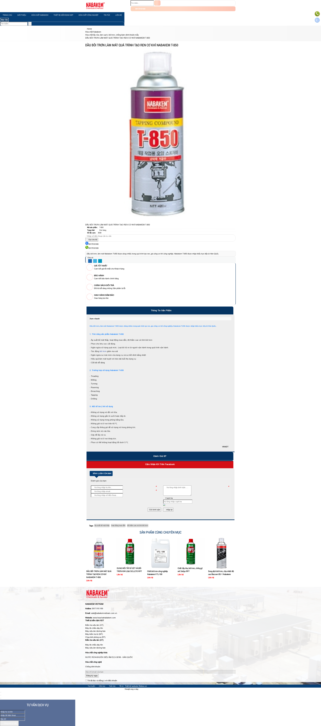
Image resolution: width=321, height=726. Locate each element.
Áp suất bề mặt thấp (102, 525)
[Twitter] (95, 261)
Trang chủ (7, 15)
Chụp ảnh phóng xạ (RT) (95, 637)
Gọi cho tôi (92, 240)
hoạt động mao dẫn (118, 525)
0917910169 (140, 9)
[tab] (160, 310)
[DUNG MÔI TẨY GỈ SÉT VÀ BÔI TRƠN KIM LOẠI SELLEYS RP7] (99, 552)
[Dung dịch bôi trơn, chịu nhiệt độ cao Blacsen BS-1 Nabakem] (191, 553)
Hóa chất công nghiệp (88, 15)
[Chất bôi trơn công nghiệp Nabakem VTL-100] (130, 553)
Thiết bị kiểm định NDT (63, 15)
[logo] (95, 11)
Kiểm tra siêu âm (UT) (94, 625)
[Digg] (100, 261)
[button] (101, 319)
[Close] (0, 695)
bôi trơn (103, 351)
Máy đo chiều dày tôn (94, 628)
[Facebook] (90, 261)
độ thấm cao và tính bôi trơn (137, 525)
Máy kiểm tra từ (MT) (94, 634)
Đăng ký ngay (92, 676)
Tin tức (107, 15)
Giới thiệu (21, 15)
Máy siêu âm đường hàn (95, 631)
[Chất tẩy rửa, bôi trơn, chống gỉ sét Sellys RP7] (160, 552)
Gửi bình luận (154, 510)
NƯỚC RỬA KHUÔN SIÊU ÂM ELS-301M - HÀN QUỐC (109, 657)
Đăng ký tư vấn (10, 723)
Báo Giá (4, 20)
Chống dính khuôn (92, 667)
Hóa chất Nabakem (39, 15)
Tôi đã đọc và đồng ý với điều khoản (102, 680)
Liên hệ (118, 15)
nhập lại (169, 510)
